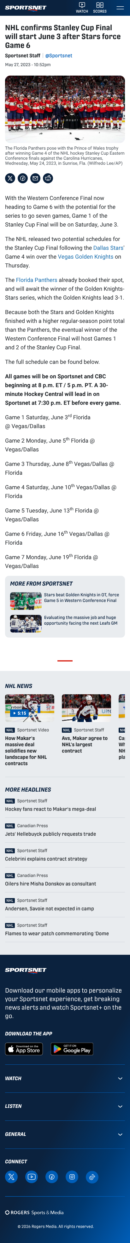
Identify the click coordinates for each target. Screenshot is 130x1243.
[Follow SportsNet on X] (11, 1176)
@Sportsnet (58, 56)
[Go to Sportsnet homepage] (25, 9)
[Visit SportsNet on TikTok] (92, 1177)
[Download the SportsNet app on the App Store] (24, 1048)
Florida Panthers (36, 280)
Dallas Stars (108, 247)
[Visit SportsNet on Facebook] (51, 1176)
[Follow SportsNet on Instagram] (72, 1176)
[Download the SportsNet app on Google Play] (71, 1048)
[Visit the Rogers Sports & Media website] (34, 1212)
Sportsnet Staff (22, 56)
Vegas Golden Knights (85, 256)
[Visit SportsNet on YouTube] (31, 1176)
